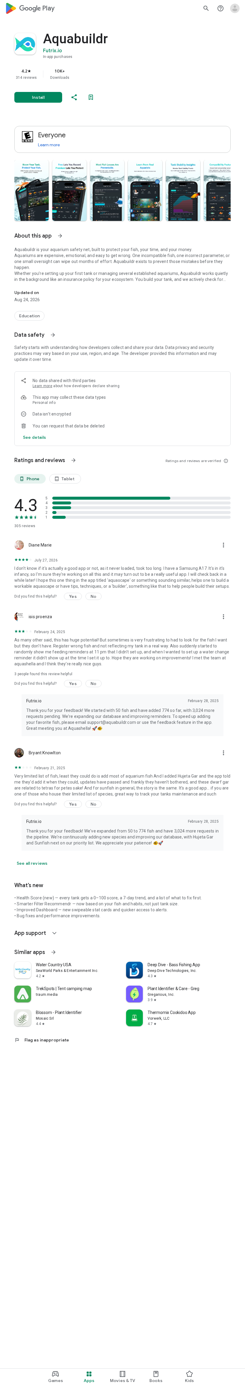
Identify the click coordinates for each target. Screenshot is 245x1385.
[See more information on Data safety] (53, 335)
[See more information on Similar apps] (53, 952)
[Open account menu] (235, 8)
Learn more (49, 144)
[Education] (29, 315)
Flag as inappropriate (41, 1040)
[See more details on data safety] (35, 437)
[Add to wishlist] (91, 97)
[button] (31, 190)
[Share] (74, 97)
